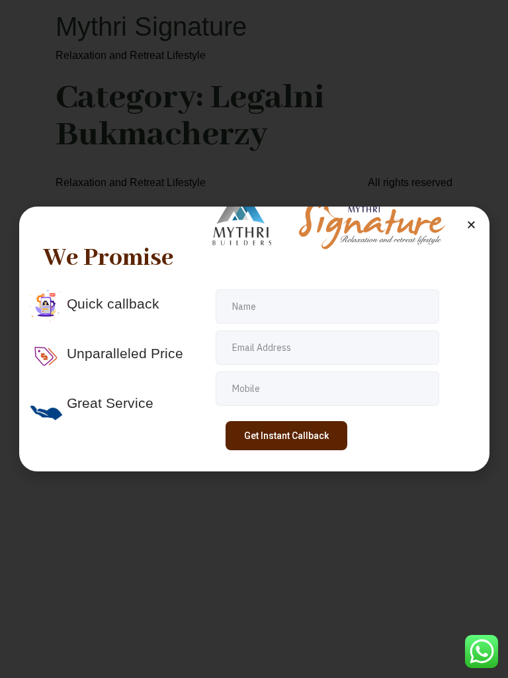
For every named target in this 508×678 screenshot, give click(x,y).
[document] (254, 339)
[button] (471, 225)
